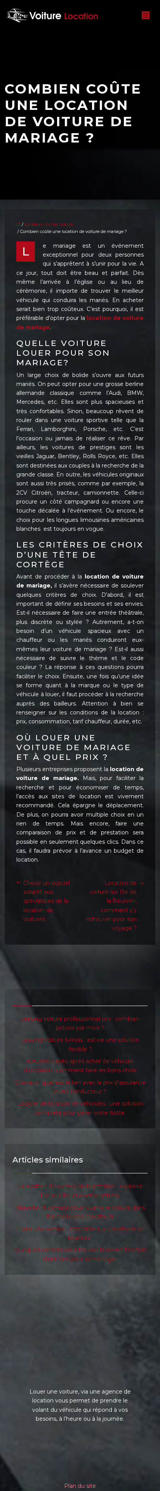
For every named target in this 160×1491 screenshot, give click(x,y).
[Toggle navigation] (145, 15)
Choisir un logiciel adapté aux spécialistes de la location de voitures (46, 901)
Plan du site (80, 1485)
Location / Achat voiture (48, 224)
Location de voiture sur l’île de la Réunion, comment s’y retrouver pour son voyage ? (111, 905)
